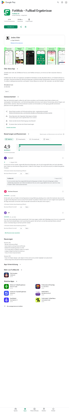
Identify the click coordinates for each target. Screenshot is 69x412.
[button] (9, 56)
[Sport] (7, 91)
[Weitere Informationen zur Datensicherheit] (11, 127)
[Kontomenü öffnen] (66, 2)
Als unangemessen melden (13, 306)
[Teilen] (21, 27)
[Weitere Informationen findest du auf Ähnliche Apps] (16, 281)
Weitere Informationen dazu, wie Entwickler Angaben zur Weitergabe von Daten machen (30, 113)
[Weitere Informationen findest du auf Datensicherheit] (18, 97)
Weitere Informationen (17, 43)
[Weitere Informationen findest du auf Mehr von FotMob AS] (21, 270)
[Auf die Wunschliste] (26, 27)
